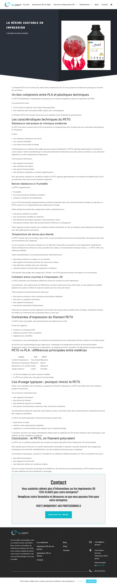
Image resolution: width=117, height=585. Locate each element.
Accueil (26, 5)
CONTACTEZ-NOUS (58, 514)
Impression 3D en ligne (41, 5)
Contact (104, 5)
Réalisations (85, 5)
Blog (96, 5)
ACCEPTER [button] (91, 581)
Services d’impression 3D (64, 5)
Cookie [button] (80, 581)
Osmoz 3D (100, 565)
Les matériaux (42, 542)
